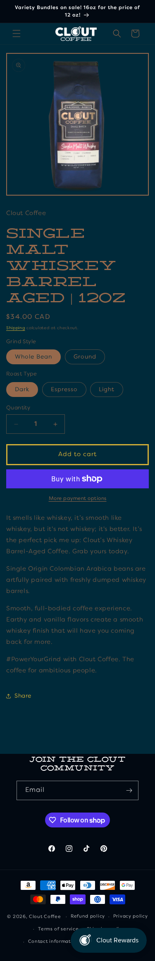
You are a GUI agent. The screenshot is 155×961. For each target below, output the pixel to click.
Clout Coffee (45, 917)
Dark (22, 389)
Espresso (64, 389)
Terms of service (58, 929)
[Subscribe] (129, 790)
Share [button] (22, 696)
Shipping (15, 328)
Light (106, 389)
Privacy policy (130, 916)
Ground (85, 357)
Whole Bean (33, 357)
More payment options (78, 498)
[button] (16, 33)
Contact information (53, 941)
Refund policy (88, 916)
